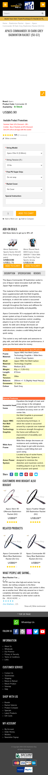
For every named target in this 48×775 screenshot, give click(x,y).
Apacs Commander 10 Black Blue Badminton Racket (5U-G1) (12, 556)
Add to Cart (26, 213)
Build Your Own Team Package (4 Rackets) (23, 19)
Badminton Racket (16, 23)
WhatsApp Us (27, 622)
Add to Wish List (11, 219)
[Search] (42, 13)
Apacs (27, 23)
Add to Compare (27, 219)
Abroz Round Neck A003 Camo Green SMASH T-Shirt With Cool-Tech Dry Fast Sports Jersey (31, 254)
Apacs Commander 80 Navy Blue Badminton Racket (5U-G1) (35, 556)
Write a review (10, 138)
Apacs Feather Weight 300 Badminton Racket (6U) (35, 511)
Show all (27, 606)
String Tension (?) (14, 160)
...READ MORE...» (12, 598)
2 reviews (22, 135)
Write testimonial (38, 606)
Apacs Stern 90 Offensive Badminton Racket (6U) (12, 511)
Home (5, 23)
